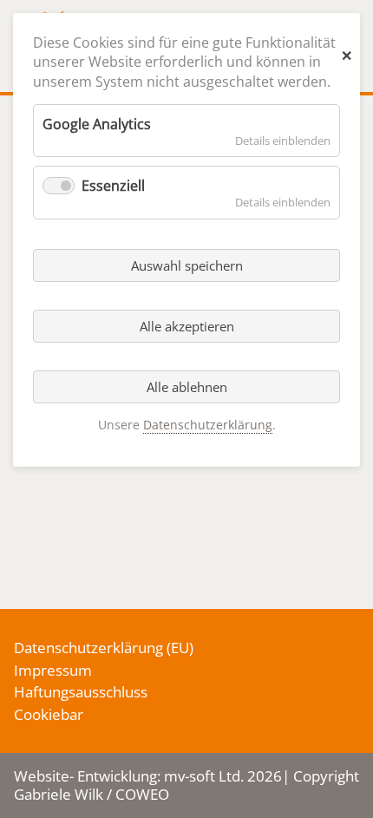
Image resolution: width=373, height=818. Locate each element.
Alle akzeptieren (187, 326)
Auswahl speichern (187, 265)
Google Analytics (97, 124)
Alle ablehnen (187, 387)
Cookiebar (48, 714)
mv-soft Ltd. (204, 776)
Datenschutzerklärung (88, 648)
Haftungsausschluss (80, 692)
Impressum (53, 670)
